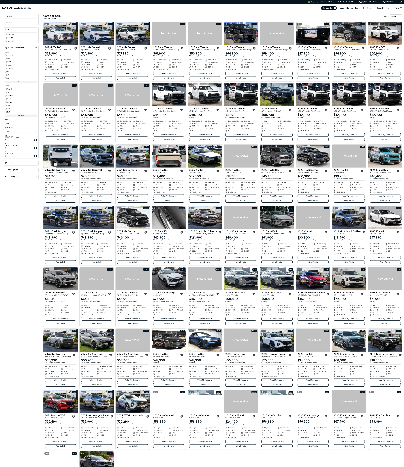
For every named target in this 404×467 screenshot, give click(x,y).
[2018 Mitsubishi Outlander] (349, 217)
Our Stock (367, 8)
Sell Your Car (327, 8)
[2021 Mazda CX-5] (60, 401)
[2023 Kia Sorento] (133, 33)
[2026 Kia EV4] (97, 278)
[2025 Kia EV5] (385, 33)
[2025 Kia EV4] (277, 217)
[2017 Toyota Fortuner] (385, 340)
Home (341, 8)
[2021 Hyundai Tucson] (277, 340)
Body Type (9, 128)
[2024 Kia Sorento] (241, 217)
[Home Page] (7, 8)
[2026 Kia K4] (169, 156)
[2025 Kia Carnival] (97, 156)
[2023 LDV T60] (60, 33)
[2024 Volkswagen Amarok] (97, 401)
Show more (21, 82)
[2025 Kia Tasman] (169, 33)
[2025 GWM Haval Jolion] (133, 401)
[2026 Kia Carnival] (241, 278)
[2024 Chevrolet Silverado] (205, 217)
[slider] (6, 140)
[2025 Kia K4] (205, 156)
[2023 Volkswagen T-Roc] (313, 278)
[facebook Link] (398, 2)
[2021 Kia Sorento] (133, 156)
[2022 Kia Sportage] (169, 278)
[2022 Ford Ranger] (60, 217)
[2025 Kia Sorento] (313, 156)
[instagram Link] (401, 2)
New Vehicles (352, 8)
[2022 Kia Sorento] (97, 33)
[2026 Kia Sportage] (97, 340)
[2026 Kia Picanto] (241, 401)
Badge (7, 119)
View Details (60, 78)
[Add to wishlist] (75, 48)
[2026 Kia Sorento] (60, 278)
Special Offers (383, 8)
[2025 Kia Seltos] (277, 156)
